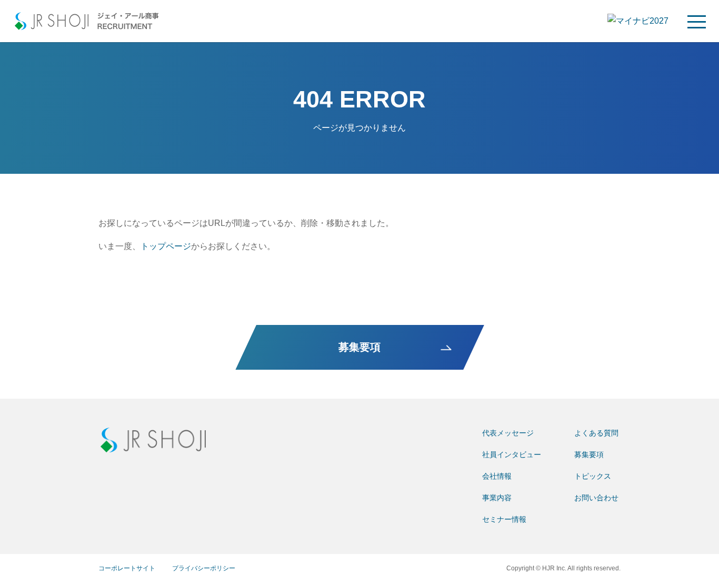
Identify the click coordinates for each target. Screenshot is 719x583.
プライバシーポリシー (203, 568)
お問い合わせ (596, 497)
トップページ (166, 246)
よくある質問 (596, 433)
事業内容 (497, 497)
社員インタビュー (511, 454)
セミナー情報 (504, 519)
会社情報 (497, 476)
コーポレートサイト (126, 568)
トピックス (592, 476)
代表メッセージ (508, 433)
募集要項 (589, 454)
